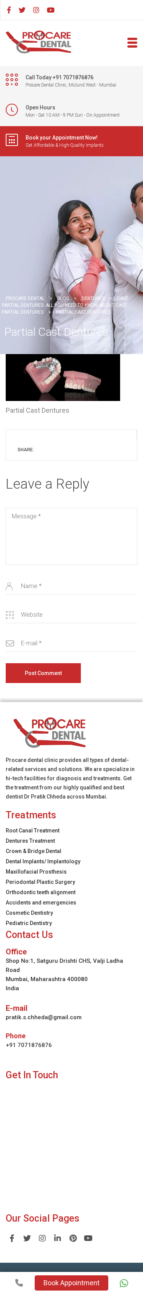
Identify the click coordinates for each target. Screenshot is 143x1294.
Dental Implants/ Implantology (43, 861)
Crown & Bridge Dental (33, 851)
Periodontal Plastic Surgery (40, 882)
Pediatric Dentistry (29, 923)
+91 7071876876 (29, 1045)
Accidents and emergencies (41, 903)
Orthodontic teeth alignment (41, 892)
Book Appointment (71, 1283)
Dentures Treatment (30, 841)
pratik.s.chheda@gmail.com (44, 1017)
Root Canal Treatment (32, 830)
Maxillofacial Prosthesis (36, 872)
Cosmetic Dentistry (29, 913)
